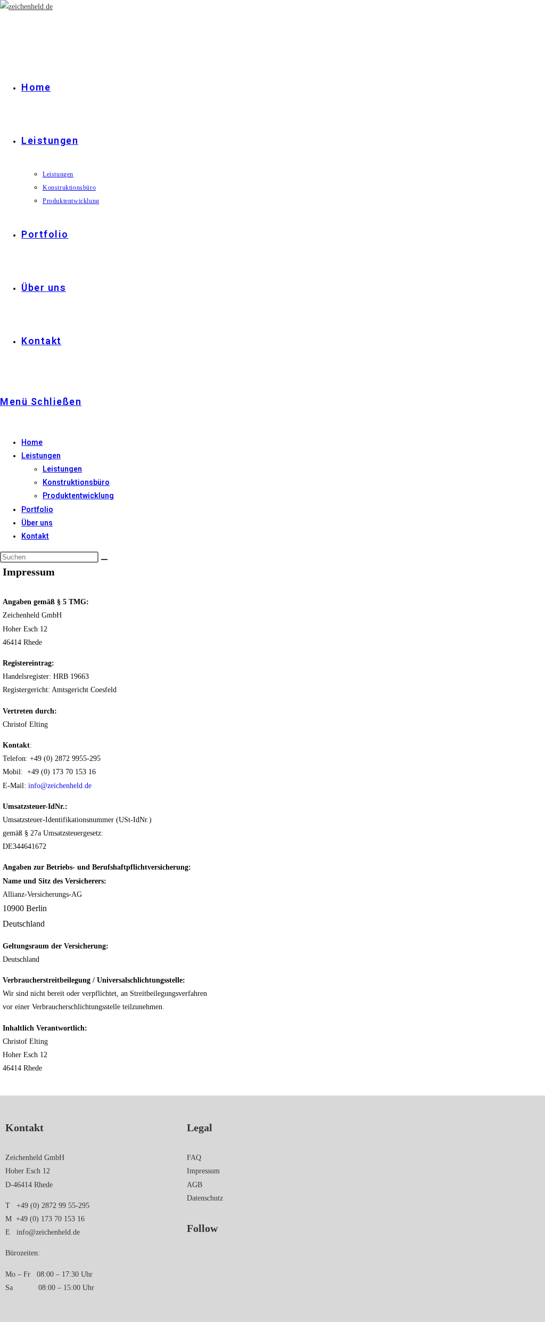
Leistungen (41, 455)
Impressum (203, 1171)
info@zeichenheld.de (48, 1232)
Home (32, 442)
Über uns (37, 522)
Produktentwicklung (78, 495)
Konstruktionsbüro (76, 482)
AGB (194, 1185)
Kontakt (35, 536)
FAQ (194, 1158)
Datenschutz (205, 1198)
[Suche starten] (104, 559)
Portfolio (37, 509)
